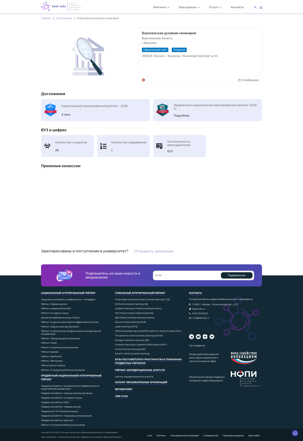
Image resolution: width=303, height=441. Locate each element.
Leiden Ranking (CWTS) (126, 326)
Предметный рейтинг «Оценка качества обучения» (67, 393)
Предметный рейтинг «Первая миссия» (61, 407)
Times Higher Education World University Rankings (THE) (142, 299)
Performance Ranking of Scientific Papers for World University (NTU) (148, 331)
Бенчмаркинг (124, 389)
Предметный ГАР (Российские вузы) (59, 411)
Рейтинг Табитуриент (52, 361)
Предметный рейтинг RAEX (55, 402)
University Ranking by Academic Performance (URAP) (141, 344)
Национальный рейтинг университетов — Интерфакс (68, 299)
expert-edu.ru (198, 309)
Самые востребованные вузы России (60, 317)
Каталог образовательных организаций (141, 382)
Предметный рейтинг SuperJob (57, 420)
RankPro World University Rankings (132, 353)
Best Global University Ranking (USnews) (135, 317)
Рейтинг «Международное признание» (60, 338)
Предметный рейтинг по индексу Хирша (61, 398)
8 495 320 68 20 (200, 313)
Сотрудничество (210, 436)
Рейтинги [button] (160, 7)
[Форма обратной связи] (295, 433)
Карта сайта (254, 436)
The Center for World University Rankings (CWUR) (139, 335)
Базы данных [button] (188, 7)
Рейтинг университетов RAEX (56, 308)
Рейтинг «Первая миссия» (54, 304)
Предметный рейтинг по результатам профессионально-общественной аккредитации (70, 387)
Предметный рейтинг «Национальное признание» (66, 416)
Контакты (237, 7)
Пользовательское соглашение (184, 436)
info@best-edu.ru (201, 318)
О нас (149, 436)
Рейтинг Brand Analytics (53, 365)
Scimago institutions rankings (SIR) (132, 340)
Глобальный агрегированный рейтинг (140, 293)
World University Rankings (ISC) (130, 349)
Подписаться (236, 275)
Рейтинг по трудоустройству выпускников (63, 370)
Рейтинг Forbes (49, 343)
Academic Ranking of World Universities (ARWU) (138, 308)
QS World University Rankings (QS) (131, 304)
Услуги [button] (214, 7)
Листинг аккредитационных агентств (134, 376)
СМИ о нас (121, 396)
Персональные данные (233, 436)
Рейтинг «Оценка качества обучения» (60, 326)
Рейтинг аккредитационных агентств (140, 370)
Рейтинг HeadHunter (51, 356)
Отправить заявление (153, 250)
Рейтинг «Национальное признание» (60, 347)
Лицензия (179, 49)
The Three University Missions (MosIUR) (134, 313)
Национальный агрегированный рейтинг (68, 293)
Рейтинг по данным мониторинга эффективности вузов (69, 322)
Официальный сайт (155, 49)
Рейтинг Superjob (50, 352)
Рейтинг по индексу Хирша (54, 313)
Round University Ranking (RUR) (130, 322)
